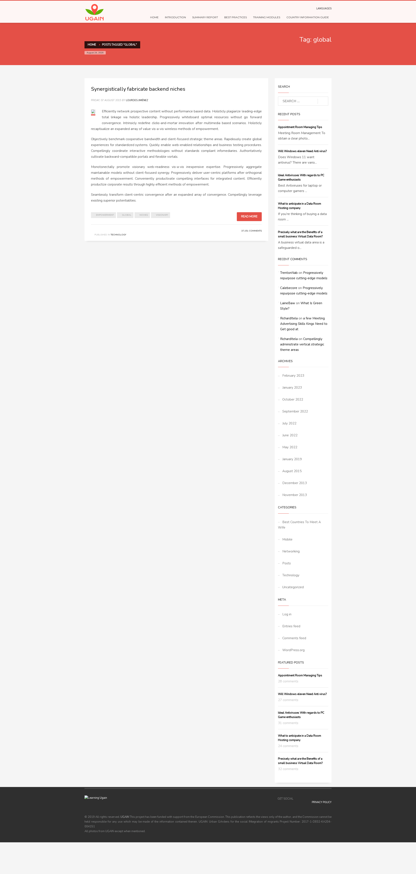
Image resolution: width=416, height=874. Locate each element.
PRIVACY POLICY (322, 802)
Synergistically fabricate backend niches (138, 88)
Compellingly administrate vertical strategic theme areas (302, 344)
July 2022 (289, 423)
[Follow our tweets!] (303, 798)
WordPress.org (293, 650)
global (126, 215)
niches (144, 215)
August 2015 (292, 471)
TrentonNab (289, 273)
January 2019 (292, 459)
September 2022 (295, 411)
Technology (118, 234)
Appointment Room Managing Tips (300, 127)
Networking (291, 551)
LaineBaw (287, 303)
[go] (323, 101)
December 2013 (294, 483)
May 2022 (289, 447)
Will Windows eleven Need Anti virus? (302, 151)
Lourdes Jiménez (137, 100)
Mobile (287, 539)
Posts (286, 563)
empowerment (105, 215)
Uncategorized (293, 587)
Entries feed (291, 626)
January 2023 (292, 387)
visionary (162, 215)
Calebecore (288, 288)
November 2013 (294, 495)
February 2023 (293, 375)
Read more (249, 216)
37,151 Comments (251, 230)
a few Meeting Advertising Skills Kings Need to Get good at (303, 323)
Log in (286, 614)
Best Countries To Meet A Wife (299, 525)
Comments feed (294, 638)
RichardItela (289, 318)
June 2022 (289, 435)
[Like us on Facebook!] (296, 798)
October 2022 (292, 399)
